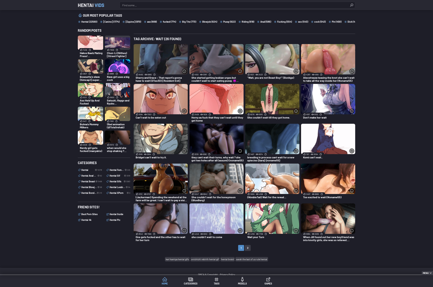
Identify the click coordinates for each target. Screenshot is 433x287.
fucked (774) (169, 21)
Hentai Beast (91, 181)
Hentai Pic (115, 219)
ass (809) (152, 21)
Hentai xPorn (120, 192)
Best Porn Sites (89, 214)
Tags (216, 283)
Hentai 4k (86, 219)
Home (165, 283)
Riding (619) (248, 21)
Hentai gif (120, 175)
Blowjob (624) (209, 21)
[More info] (184, 71)
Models (242, 283)
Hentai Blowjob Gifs (91, 187)
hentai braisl (227, 259)
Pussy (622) (229, 21)
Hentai (91, 5)
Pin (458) (336, 21)
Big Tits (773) (189, 21)
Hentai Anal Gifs (91, 175)
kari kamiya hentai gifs (177, 259)
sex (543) (303, 21)
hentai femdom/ (120, 169)
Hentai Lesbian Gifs (120, 187)
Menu (426, 273)
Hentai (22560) (89, 21)
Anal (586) (265, 21)
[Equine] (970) (133, 21)
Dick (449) (353, 21)
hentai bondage (91, 192)
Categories (190, 283)
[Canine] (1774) (111, 21)
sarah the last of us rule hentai (251, 259)
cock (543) (320, 21)
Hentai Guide (116, 214)
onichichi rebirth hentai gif (205, 259)
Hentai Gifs (120, 181)
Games (268, 283)
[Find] (352, 5)
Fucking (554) (284, 21)
